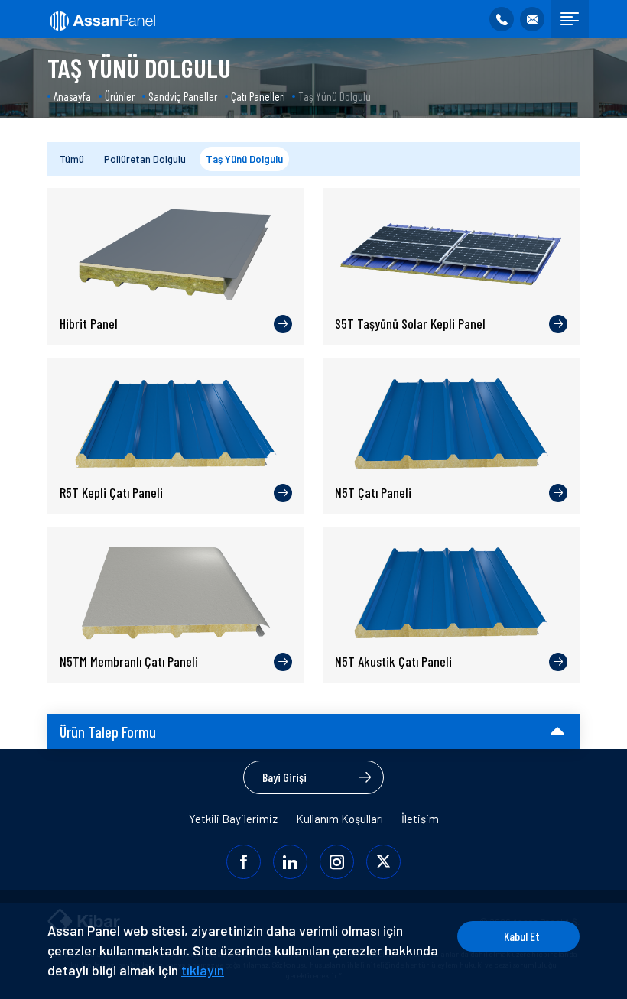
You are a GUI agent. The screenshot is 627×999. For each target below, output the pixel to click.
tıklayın (202, 970)
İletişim (420, 818)
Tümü (72, 159)
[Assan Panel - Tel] (501, 19)
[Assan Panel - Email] (532, 19)
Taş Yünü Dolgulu (244, 159)
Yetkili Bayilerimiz (233, 818)
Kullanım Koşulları (339, 818)
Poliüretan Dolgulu (145, 159)
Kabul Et (522, 936)
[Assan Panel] (101, 19)
